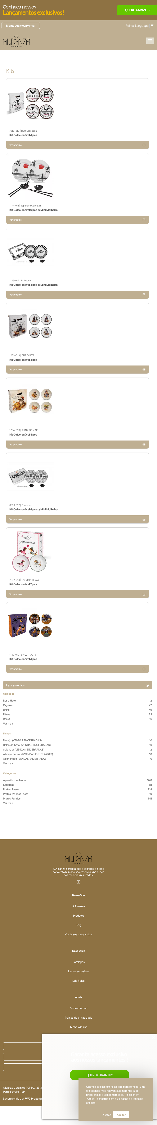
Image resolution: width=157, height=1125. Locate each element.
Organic (77, 705)
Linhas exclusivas (78, 971)
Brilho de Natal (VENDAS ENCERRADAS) (77, 744)
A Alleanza (78, 906)
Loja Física (78, 980)
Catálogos (79, 961)
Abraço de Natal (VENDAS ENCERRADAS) (77, 754)
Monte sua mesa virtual (20, 25)
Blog (78, 925)
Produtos (78, 915)
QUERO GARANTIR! (99, 1075)
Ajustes (106, 1114)
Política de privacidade (78, 1017)
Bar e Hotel (77, 700)
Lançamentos (15, 685)
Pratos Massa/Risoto (77, 793)
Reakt (77, 718)
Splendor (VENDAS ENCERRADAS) (77, 749)
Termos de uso (78, 1027)
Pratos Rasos (77, 789)
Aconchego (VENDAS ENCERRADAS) (77, 758)
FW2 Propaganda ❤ (37, 1098)
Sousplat (77, 784)
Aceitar (121, 1114)
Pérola (77, 714)
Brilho (77, 709)
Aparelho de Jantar (77, 780)
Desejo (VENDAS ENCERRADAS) (77, 740)
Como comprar (78, 1008)
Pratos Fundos (77, 798)
